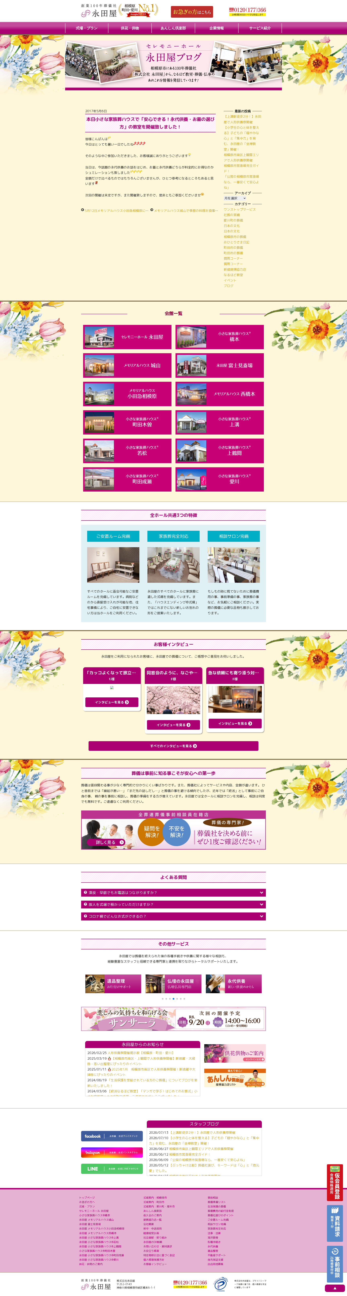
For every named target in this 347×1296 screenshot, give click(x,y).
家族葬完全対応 (217, 1228)
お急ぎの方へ (87, 1202)
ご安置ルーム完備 (218, 1220)
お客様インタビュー (155, 1264)
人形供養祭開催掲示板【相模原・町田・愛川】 (141, 1053)
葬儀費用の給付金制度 (221, 1211)
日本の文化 (232, 225)
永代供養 (213, 1246)
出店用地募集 (215, 1264)
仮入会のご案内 (152, 1215)
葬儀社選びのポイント (221, 1215)
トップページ (87, 1197)
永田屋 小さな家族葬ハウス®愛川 (99, 1259)
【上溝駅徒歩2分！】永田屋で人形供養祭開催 (202, 1132)
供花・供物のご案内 (91, 1264)
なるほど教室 (233, 275)
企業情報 (216, 28)
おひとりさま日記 (236, 242)
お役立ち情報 (151, 1251)
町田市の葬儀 (233, 247)
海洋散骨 (213, 1237)
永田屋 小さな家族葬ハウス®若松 (99, 1242)
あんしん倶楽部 (173, 28)
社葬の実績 (232, 215)
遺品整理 (213, 1251)
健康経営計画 (151, 1233)
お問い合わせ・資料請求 (157, 1246)
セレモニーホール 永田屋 (94, 1211)
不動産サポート (217, 1255)
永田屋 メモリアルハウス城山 (96, 1220)
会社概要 (148, 1224)
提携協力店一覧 (152, 1220)
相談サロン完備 (217, 1224)
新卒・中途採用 (152, 1228)
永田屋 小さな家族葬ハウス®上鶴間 (100, 1246)
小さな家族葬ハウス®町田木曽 (97, 1251)
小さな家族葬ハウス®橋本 (94, 1215)
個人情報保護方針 (153, 1259)
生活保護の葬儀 (217, 1206)
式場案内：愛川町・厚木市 (159, 1206)
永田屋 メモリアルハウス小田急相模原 (101, 1228)
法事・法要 (214, 1233)
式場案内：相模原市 (155, 1197)
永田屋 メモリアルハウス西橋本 (97, 1233)
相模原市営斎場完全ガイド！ (190, 1154)
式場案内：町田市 (153, 1202)
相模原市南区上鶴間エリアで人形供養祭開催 (201, 1149)
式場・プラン (87, 28)
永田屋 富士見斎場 (90, 1224)
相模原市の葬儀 (235, 237)
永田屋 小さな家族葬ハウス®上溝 (99, 1237)
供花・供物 (130, 28)
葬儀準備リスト (217, 1202)
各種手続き (214, 1242)
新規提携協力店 (235, 269)
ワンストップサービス (240, 209)
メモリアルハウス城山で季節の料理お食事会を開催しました (197, 210)
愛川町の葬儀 (233, 220)
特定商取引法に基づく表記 (159, 1255)
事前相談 (213, 1197)
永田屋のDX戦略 (152, 1242)
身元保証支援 (215, 1259)
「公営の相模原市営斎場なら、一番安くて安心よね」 (241, 182)
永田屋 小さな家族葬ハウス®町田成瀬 (101, 1255)
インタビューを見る (110, 702)
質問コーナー (233, 258)
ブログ (228, 286)
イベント (230, 280)
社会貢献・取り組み (155, 1237)
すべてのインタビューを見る (171, 746)
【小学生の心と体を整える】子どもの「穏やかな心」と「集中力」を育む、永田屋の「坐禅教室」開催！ (241, 138)
